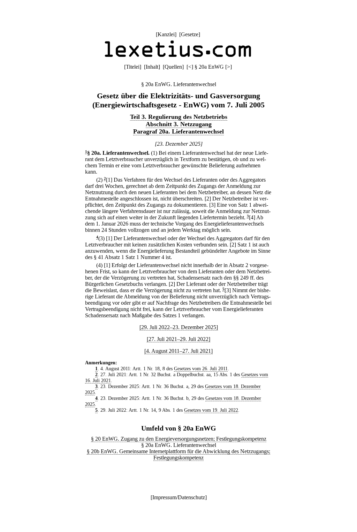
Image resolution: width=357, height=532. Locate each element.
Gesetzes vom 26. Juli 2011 (201, 368)
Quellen (173, 67)
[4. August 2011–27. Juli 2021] (178, 351)
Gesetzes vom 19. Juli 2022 (211, 410)
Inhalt (152, 67)
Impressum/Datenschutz (178, 497)
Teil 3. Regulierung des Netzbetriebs (178, 116)
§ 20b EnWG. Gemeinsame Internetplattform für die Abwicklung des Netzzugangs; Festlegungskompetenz (178, 454)
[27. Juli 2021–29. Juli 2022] (178, 339)
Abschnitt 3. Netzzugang (179, 124)
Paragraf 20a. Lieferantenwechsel (178, 131)
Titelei (132, 67)
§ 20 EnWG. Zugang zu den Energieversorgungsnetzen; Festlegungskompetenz (178, 439)
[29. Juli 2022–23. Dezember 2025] (178, 327)
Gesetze (189, 34)
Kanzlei (166, 34)
